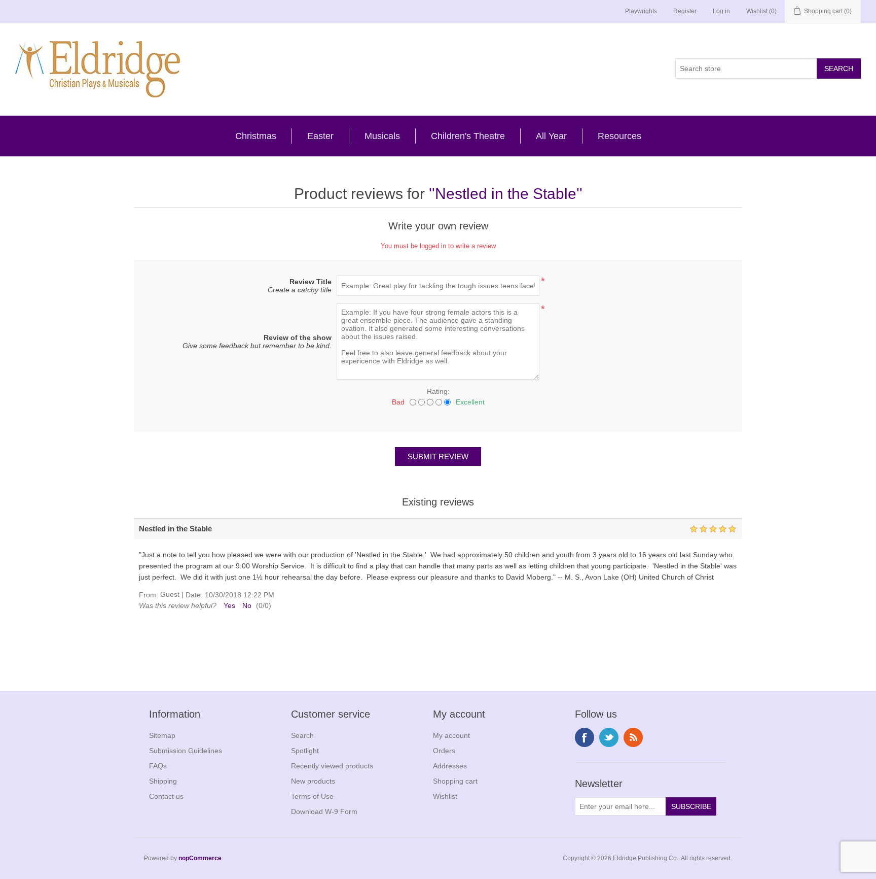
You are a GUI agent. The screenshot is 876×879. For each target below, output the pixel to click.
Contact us (166, 796)
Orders (444, 751)
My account (451, 735)
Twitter (608, 737)
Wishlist (445, 796)
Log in (721, 11)
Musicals (382, 136)
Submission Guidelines (185, 751)
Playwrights (641, 11)
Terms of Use (312, 796)
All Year (551, 136)
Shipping (163, 781)
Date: (194, 595)
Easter (320, 136)
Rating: (438, 391)
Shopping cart (455, 781)
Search (302, 735)
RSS (633, 737)
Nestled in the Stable (505, 193)
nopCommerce (200, 858)
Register (685, 11)
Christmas (255, 136)
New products (313, 781)
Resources (619, 136)
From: (148, 595)
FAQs (158, 766)
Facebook (584, 737)
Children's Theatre (468, 136)
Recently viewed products (332, 766)
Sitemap (162, 735)
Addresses (450, 766)
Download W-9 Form (324, 811)
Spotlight (305, 751)
